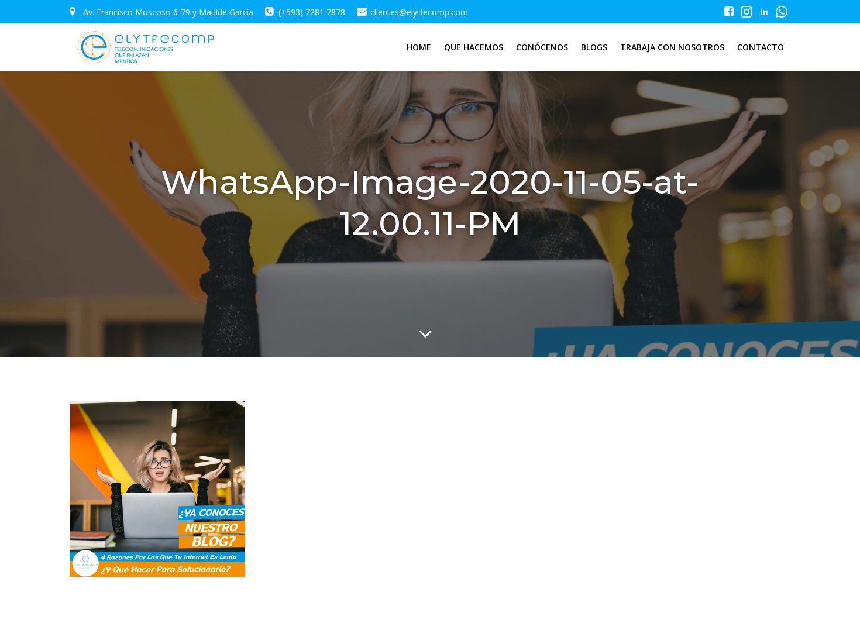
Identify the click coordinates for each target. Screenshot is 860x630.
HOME (419, 47)
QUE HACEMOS (473, 47)
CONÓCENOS (542, 47)
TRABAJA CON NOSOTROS (672, 47)
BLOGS (594, 47)
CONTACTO (760, 47)
